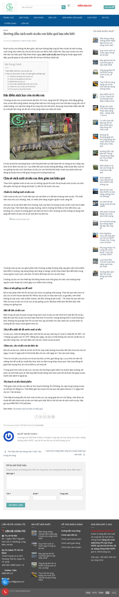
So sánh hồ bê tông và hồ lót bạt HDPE (107, 204)
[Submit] (64, 7)
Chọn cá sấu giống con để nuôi (20, 79)
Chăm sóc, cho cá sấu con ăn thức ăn (22, 86)
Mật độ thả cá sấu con (17, 81)
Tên (8, 493)
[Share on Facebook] (36, 417)
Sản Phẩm (38, 18)
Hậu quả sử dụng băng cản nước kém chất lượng (107, 214)
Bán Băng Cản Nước (72, 18)
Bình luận (10, 473)
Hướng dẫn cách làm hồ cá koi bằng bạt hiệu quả (107, 275)
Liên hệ (25, 23)
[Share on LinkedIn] (53, 417)
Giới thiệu (24, 18)
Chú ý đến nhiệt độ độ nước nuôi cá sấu (24, 84)
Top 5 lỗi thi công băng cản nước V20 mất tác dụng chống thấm (107, 85)
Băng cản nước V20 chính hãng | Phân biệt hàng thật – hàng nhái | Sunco (107, 110)
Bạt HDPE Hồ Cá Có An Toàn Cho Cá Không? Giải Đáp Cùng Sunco (107, 97)
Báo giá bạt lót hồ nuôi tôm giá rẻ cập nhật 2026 (107, 62)
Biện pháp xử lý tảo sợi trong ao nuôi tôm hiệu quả (107, 169)
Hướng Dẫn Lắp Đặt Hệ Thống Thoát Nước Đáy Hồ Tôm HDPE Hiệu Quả (107, 155)
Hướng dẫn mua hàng (70, 531)
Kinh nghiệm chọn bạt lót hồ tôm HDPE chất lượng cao (106, 181)
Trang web (64, 493)
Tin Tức (105, 18)
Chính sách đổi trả (69, 535)
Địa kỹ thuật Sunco (29, 41)
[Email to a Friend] (45, 417)
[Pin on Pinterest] (49, 417)
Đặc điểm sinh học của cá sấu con (19, 71)
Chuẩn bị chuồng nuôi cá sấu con (21, 76)
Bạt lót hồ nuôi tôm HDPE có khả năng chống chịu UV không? (107, 193)
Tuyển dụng (10, 23)
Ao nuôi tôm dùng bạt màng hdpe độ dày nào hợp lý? (108, 224)
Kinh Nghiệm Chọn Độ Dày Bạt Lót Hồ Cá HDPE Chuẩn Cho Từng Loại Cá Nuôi (107, 238)
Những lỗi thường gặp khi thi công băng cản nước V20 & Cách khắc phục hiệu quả (107, 140)
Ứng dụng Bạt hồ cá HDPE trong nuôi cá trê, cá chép (107, 73)
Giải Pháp (92, 18)
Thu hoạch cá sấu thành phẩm (20, 89)
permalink (39, 425)
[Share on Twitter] (40, 417)
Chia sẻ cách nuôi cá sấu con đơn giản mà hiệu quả (26, 74)
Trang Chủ (8, 18)
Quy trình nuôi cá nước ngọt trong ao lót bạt (107, 52)
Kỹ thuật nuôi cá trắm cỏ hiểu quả (28, 408)
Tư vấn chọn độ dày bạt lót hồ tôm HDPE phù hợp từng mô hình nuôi (107, 125)
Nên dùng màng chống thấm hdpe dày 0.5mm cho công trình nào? (107, 41)
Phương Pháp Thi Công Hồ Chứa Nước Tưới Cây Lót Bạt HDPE (107, 251)
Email (35, 493)
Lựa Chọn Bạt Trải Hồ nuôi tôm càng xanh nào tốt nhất (107, 263)
